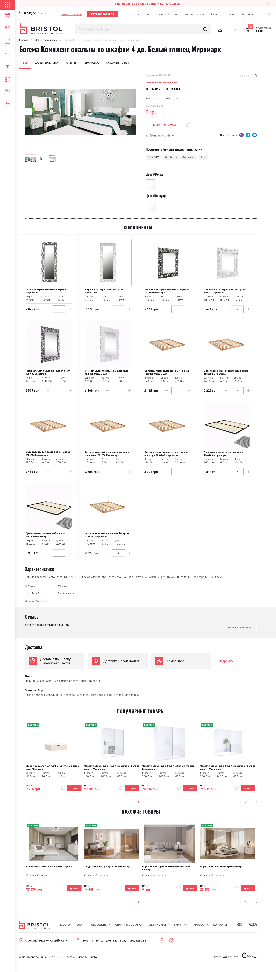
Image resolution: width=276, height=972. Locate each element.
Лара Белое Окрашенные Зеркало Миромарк (105, 291)
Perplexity (170, 157)
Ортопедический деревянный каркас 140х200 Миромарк (166, 372)
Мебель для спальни (46, 39)
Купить (74, 788)
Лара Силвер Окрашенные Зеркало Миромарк (46, 291)
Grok (203, 157)
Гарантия (217, 14)
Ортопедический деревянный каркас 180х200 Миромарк (48, 453)
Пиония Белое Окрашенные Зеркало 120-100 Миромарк (106, 372)
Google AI (188, 157)
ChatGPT (153, 157)
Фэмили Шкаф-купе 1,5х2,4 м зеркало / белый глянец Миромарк (111, 767)
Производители (139, 14)
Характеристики (47, 62)
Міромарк (63, 586)
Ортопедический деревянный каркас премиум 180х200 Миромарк (166, 453)
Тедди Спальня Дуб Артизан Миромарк (107, 866)
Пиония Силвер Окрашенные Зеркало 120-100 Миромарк (48, 372)
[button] (29, 111)
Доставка (92, 62)
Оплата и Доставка (167, 14)
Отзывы (71, 62)
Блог (232, 14)
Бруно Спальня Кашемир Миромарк (221, 866)
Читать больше (35, 601)
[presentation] (247, 802)
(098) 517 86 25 (36, 13)
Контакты (247, 14)
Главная (23, 39)
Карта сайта (200, 924)
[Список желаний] (234, 29)
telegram (248, 135)
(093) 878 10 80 (92, 940)
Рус (270, 14)
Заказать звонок (71, 14)
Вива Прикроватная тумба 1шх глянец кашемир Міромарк (52, 767)
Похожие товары (118, 62)
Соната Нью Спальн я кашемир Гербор (49, 866)
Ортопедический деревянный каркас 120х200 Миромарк (107, 535)
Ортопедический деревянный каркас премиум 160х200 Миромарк (107, 453)
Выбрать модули (164, 125)
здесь (176, 3)
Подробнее (226, 661)
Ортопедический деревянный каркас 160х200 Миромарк (226, 372)
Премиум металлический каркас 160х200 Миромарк (223, 453)
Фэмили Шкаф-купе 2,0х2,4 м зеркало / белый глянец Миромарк (227, 767)
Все (25, 62)
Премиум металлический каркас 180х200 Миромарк (45, 535)
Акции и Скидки (195, 14)
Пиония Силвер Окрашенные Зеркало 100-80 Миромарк (166, 291)
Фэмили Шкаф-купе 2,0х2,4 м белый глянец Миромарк (168, 767)
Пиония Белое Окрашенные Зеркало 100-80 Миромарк (225, 291)
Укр (262, 14)
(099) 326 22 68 (138, 940)
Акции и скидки (158, 924)
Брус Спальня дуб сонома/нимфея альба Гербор (166, 868)
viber (241, 135)
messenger (254, 135)
